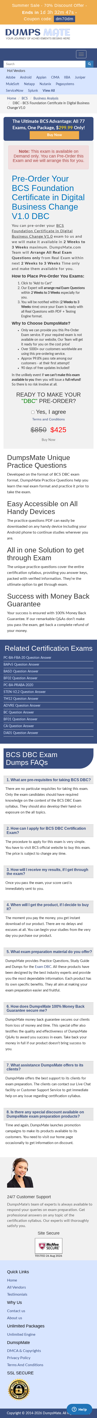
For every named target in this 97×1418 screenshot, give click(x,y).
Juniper (80, 77)
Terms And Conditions (25, 1365)
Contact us (16, 1311)
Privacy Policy (18, 1358)
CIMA (55, 77)
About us (14, 1318)
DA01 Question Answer (21, 733)
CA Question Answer (19, 726)
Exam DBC (43, 967)
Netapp (29, 84)
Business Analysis (45, 98)
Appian (41, 77)
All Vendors (16, 1287)
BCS (25, 98)
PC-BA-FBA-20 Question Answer (27, 657)
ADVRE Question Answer (22, 705)
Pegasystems (65, 84)
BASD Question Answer (21, 671)
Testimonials (17, 1294)
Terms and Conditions (48, 419)
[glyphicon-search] (89, 64)
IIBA (67, 77)
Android (26, 77)
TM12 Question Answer (21, 699)
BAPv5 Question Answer (21, 664)
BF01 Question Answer (20, 719)
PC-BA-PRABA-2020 (18, 685)
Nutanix (45, 84)
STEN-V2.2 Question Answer (25, 692)
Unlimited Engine (21, 1334)
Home (11, 98)
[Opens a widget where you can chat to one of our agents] (79, 1410)
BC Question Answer (19, 712)
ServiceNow (14, 90)
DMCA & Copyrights (24, 1351)
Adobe (10, 77)
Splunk (33, 90)
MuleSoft (12, 84)
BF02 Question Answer (20, 678)
